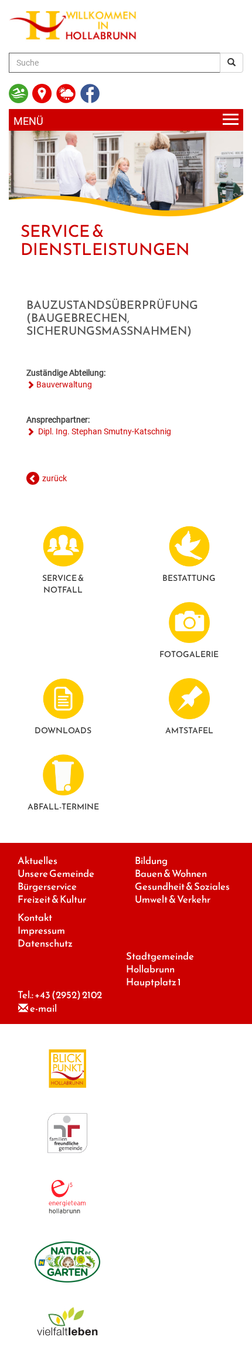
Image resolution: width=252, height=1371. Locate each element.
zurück (54, 478)
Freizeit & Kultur (52, 899)
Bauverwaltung (64, 384)
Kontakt (35, 917)
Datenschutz (45, 943)
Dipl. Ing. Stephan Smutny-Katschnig (103, 431)
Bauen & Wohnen (171, 873)
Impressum (41, 930)
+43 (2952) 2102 (68, 995)
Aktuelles (37, 860)
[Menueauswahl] (126, 120)
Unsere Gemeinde (56, 873)
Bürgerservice (47, 886)
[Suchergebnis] (231, 63)
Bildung (151, 860)
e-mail (43, 1008)
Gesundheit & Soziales (182, 886)
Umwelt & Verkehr (172, 899)
